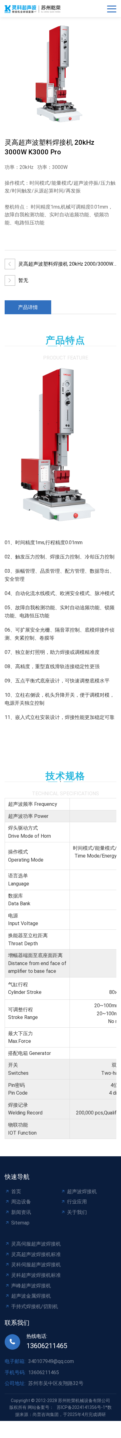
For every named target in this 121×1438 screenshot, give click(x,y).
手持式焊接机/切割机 (34, 1306)
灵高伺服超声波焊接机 (36, 1244)
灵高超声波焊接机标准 (36, 1254)
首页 (16, 1191)
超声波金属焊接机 (31, 1296)
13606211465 (46, 1346)
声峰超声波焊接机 (31, 1286)
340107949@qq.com (51, 1361)
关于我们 (77, 1212)
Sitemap (20, 1223)
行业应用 (77, 1202)
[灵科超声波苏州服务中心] (34, 8)
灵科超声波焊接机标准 (36, 1275)
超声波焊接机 (82, 1191)
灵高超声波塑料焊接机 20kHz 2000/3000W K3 (65, 265)
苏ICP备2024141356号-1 (81, 1407)
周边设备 (21, 1202)
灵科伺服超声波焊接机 (36, 1265)
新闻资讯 (21, 1212)
